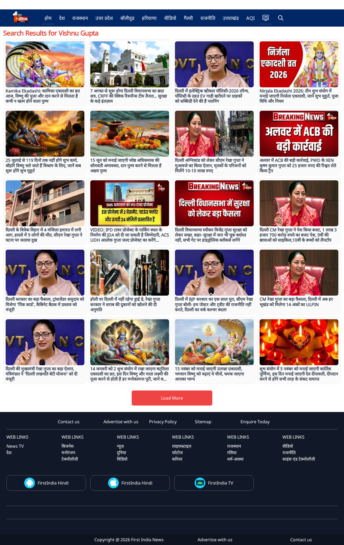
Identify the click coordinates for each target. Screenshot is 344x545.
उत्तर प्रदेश (104, 18)
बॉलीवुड (127, 18)
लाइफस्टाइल (181, 446)
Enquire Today (255, 422)
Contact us (69, 422)
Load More (172, 398)
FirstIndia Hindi (53, 483)
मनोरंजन (68, 453)
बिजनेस (68, 446)
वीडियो (170, 18)
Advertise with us (120, 422)
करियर (177, 459)
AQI (250, 18)
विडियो (122, 459)
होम (48, 18)
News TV (15, 446)
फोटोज (177, 453)
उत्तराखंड (231, 18)
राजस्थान (80, 18)
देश (62, 18)
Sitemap (203, 422)
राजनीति (207, 18)
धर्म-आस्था (235, 459)
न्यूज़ (120, 446)
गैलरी (188, 18)
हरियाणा (149, 18)
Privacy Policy (163, 422)
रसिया (231, 453)
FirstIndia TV (220, 483)
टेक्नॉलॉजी (70, 459)
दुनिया (121, 453)
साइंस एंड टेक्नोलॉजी (298, 459)
